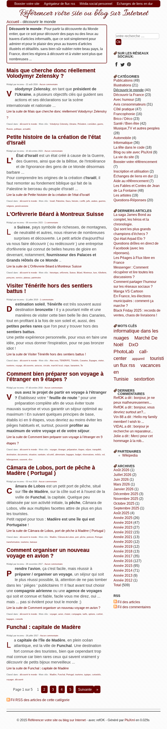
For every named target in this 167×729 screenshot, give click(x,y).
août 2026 (121, 470)
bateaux (33, 542)
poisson (90, 537)
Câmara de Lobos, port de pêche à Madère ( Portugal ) (51, 470)
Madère (53, 537)
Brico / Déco (123, 119)
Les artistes (122, 195)
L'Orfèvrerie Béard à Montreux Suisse (55, 214)
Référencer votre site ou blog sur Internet (57, 720)
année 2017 (123, 556)
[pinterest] (129, 66)
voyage (19, 365)
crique (66, 365)
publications (123, 80)
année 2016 (123, 561)
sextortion (144, 379)
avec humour (124, 99)
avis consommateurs (130, 104)
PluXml (130, 720)
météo (98, 455)
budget (78, 455)
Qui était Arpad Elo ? (129, 238)
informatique (123, 142)
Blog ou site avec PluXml (133, 152)
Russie (10, 129)
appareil (138, 359)
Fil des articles (129, 602)
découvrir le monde (28, 124)
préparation (72, 449)
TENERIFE (65, 360)
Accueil (13, 22)
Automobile (122, 138)
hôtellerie (102, 273)
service (19, 278)
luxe (95, 273)
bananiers (75, 365)
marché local (57, 365)
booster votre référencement (135, 162)
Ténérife (74, 360)
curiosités (96, 675)
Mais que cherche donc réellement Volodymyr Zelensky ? (51, 73)
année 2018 (123, 551)
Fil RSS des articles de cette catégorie (40, 700)
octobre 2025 (124, 503)
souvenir (23, 460)
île (82, 365)
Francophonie (124, 114)
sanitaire (41, 455)
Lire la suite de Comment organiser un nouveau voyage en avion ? (53, 608)
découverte (28, 365)
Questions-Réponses (130, 200)
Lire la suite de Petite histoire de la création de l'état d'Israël (48, 195)
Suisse (73, 273)
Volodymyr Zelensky (59, 124)
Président (82, 124)
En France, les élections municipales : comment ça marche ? (134, 300)
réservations (88, 455)
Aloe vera (54, 360)
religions (10, 206)
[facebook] (116, 66)
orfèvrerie (64, 273)
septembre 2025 (126, 508)
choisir (67, 614)
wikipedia (130, 455)
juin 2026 (121, 479)
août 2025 (121, 513)
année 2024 (123, 522)
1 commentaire (51, 223)
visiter (101, 360)
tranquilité (96, 449)
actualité (26, 129)
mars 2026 (122, 484)
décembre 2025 (126, 494)
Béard (79, 273)
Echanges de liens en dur (135, 3)
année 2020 (123, 542)
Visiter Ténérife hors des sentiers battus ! (49, 288)
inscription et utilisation (131, 171)
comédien (91, 124)
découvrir (19, 680)
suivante (85, 689)
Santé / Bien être (126, 123)
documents (23, 455)
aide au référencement (131, 181)
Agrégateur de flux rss (59, 3)
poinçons (11, 278)
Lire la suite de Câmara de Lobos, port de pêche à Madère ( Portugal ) (56, 530)
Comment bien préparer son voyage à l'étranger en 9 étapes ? (55, 376)
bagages (70, 455)
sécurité (50, 455)
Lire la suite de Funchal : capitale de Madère (38, 668)
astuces (38, 365)
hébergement (12, 460)
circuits (46, 365)
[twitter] (122, 66)
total (118, 585)
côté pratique (124, 109)
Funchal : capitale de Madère (44, 627)
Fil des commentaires (134, 607)
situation (33, 455)
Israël (52, 201)
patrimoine (36, 278)
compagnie (76, 614)
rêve (30, 460)
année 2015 (123, 566)
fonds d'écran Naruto (73, 11)
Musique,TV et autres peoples (137, 128)
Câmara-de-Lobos (66, 537)
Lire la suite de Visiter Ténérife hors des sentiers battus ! (46, 354)
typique (87, 675)
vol (103, 455)
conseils (19, 619)
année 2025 (123, 518)
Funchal (61, 675)
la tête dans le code (129, 147)
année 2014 (123, 570)
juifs (88, 201)
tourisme (10, 365)
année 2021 (123, 537)
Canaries (84, 360)
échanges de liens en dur (133, 176)
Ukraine (72, 124)
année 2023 (123, 527)
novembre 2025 (126, 499)
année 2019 (123, 546)
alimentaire (60, 455)
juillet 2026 (122, 475)
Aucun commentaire (49, 84)
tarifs (85, 614)
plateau (27, 278)
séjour (88, 449)
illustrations (122, 85)
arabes (94, 201)
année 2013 (123, 575)
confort (99, 614)
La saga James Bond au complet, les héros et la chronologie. (132, 219)
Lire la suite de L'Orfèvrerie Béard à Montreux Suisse (44, 266)
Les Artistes (100, 11)
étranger (62, 449)
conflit (82, 201)
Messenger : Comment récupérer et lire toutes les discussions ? (133, 272)
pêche (82, 537)
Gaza (68, 201)
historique (54, 273)
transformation (13, 542)
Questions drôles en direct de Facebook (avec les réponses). (136, 248)
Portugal (98, 537)
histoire (75, 201)
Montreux (88, 273)
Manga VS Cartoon (128, 291)
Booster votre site (26, 3)
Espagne (93, 360)
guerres (102, 201)
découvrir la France (129, 95)
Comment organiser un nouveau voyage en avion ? (48, 552)
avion (60, 614)
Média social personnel (96, 3)
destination (11, 455)
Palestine (60, 201)
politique (18, 129)
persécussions (21, 206)
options (92, 614)
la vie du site (124, 157)
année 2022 (123, 532)
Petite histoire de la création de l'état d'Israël (54, 139)
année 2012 (123, 580)
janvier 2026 (124, 489)
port (77, 537)
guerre (100, 124)
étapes (81, 449)
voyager (53, 449)
